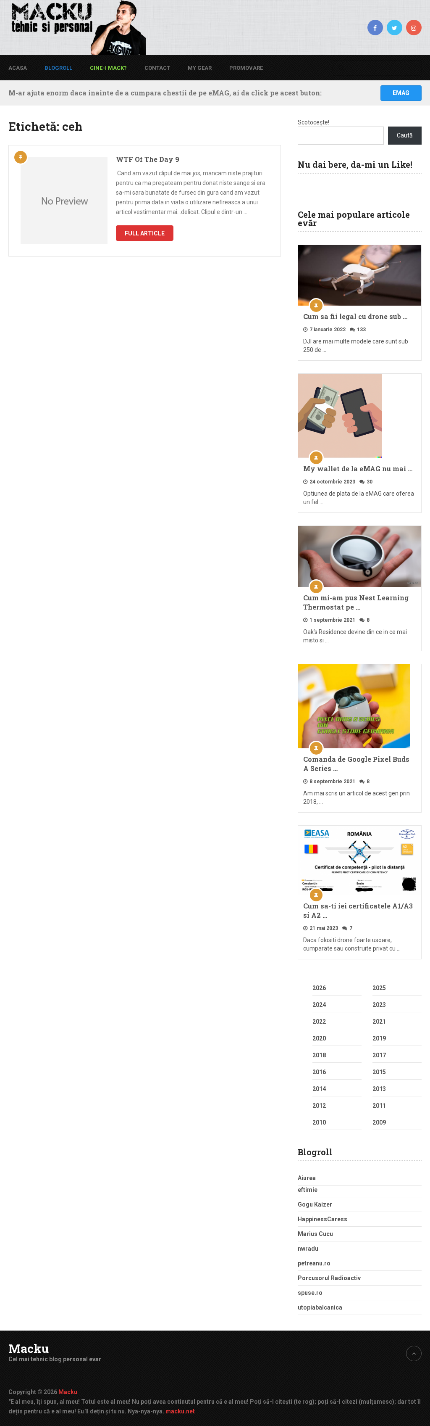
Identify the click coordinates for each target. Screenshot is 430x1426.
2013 (379, 1088)
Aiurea (307, 1178)
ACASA (17, 68)
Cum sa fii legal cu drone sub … (355, 316)
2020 (319, 1038)
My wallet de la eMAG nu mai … (357, 468)
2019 (379, 1038)
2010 (319, 1122)
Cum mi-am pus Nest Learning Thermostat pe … (356, 602)
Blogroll (58, 68)
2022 (319, 1021)
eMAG (401, 93)
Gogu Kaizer (315, 1204)
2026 (319, 988)
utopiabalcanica (320, 1307)
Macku (28, 1349)
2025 (379, 988)
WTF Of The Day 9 (147, 159)
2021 (379, 1021)
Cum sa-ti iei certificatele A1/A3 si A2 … (358, 910)
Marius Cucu (315, 1234)
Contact (157, 68)
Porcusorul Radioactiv (329, 1278)
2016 (319, 1072)
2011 (379, 1105)
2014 (319, 1088)
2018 (319, 1055)
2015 (379, 1072)
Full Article (145, 233)
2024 (319, 1004)
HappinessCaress (322, 1219)
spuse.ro (310, 1292)
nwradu (308, 1248)
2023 (379, 1004)
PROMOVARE (246, 68)
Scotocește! (313, 122)
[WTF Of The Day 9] (64, 200)
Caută (405, 135)
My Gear (200, 68)
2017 (379, 1055)
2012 (319, 1105)
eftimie (307, 1189)
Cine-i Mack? (108, 68)
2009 (379, 1122)
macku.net (180, 1411)
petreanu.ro (314, 1263)
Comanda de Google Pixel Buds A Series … (356, 764)
